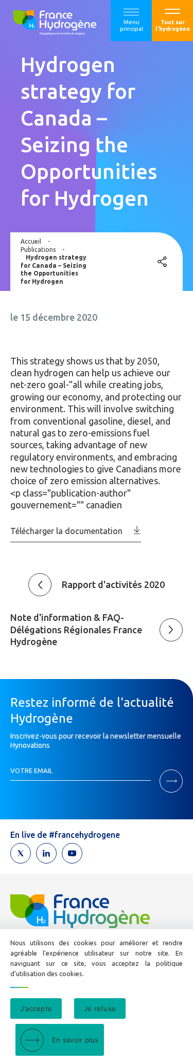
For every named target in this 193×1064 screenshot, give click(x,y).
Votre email (31, 770)
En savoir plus (75, 1040)
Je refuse (100, 1008)
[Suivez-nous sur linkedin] (46, 853)
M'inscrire (171, 781)
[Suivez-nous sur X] (20, 853)
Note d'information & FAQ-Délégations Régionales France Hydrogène (76, 629)
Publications (38, 249)
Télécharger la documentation (66, 531)
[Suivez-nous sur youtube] (72, 853)
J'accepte (36, 1008)
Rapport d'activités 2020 (113, 584)
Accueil (31, 241)
